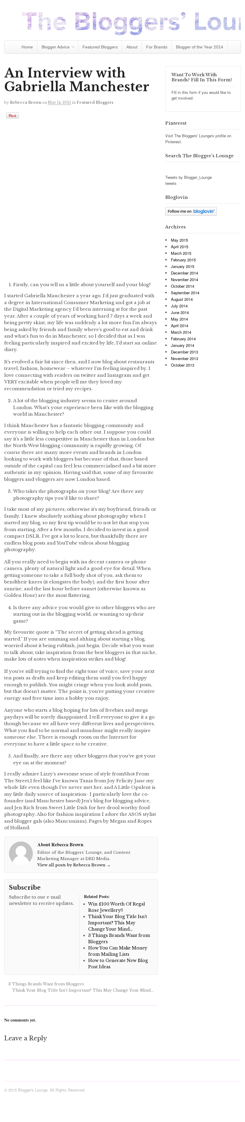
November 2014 (184, 279)
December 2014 (184, 273)
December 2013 (184, 352)
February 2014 (183, 339)
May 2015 (179, 240)
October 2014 (182, 286)
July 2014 (179, 306)
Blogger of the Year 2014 (199, 47)
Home (27, 47)
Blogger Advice (56, 47)
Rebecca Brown (25, 102)
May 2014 (179, 319)
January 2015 (182, 266)
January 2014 (182, 345)
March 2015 (181, 253)
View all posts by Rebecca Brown (74, 865)
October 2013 (182, 365)
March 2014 (181, 332)
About (131, 47)
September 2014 (185, 292)
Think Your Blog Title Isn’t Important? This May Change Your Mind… (83, 990)
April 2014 (179, 325)
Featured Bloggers (100, 47)
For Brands (156, 47)
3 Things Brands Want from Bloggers (45, 984)
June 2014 (180, 312)
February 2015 (183, 260)
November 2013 (184, 358)
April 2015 (179, 246)
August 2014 (182, 299)
